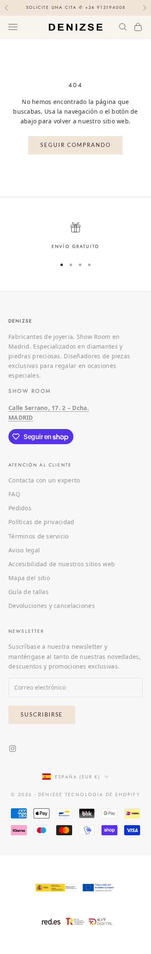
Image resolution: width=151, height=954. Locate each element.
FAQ (14, 494)
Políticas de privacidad (41, 522)
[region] (75, 236)
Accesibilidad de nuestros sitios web (61, 564)
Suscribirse (42, 714)
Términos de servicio (38, 536)
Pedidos (19, 508)
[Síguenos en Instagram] (12, 748)
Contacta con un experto (44, 480)
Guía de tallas (28, 592)
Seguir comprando (75, 144)
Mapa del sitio (29, 578)
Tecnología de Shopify (102, 794)
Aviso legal (24, 550)
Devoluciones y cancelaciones (51, 606)
